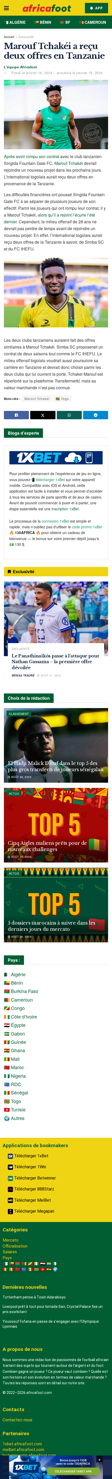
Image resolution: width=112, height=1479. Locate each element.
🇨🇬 (30, 1263)
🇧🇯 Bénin (42, 22)
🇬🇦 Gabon (14, 1033)
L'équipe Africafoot (20, 66)
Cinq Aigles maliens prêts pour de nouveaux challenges (47, 846)
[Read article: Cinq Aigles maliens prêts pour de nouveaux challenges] (56, 825)
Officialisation (15, 1246)
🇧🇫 (17, 1263)
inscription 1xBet (65, 508)
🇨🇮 (36, 1263)
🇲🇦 (17, 1269)
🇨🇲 (24, 1263)
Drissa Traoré (23, 675)
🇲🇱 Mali (12, 1058)
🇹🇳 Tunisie (15, 1109)
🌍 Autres (14, 1118)
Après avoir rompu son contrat (31, 156)
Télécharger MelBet (32, 1200)
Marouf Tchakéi (68, 163)
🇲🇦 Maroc (14, 1067)
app (98, 7)
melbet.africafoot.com (23, 1449)
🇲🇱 (11, 1269)
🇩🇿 (5, 1263)
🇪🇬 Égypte (15, 1024)
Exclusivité (26, 36)
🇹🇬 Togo (62, 398)
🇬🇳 (5, 1269)
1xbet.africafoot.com (22, 1443)
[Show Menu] (6, 8)
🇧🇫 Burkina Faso (21, 990)
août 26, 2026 (21, 857)
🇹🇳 (42, 1269)
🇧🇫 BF (65, 22)
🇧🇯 (11, 1263)
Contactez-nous (17, 1419)
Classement (19, 713)
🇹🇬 (36, 1269)
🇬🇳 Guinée (15, 1041)
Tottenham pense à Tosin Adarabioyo (34, 1297)
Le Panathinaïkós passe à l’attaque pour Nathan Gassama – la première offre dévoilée (55, 661)
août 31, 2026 (50, 675)
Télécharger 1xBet (30, 1155)
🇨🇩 (24, 1269)
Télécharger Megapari (33, 1211)
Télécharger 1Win (29, 1166)
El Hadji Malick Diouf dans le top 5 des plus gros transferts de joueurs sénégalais (56, 766)
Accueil (9, 36)
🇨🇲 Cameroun (92, 22)
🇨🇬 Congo (14, 1007)
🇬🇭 (49, 1269)
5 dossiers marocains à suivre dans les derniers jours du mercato (51, 926)
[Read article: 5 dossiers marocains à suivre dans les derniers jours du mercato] (56, 905)
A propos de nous (22, 1349)
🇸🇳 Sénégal (16, 1092)
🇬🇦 (49, 1263)
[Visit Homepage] (47, 8)
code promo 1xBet (87, 526)
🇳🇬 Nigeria (15, 1075)
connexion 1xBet (55, 521)
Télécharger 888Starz (33, 1189)
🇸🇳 (30, 1269)
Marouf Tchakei (37, 398)
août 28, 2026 (21, 777)
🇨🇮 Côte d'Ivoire (20, 1016)
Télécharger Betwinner (34, 1178)
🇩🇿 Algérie (15, 22)
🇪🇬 (42, 1263)
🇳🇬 (55, 1263)
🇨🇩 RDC (12, 1084)
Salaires (10, 1251)
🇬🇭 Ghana (14, 1050)
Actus (14, 793)
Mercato (10, 1240)
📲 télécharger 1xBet (48, 479)
